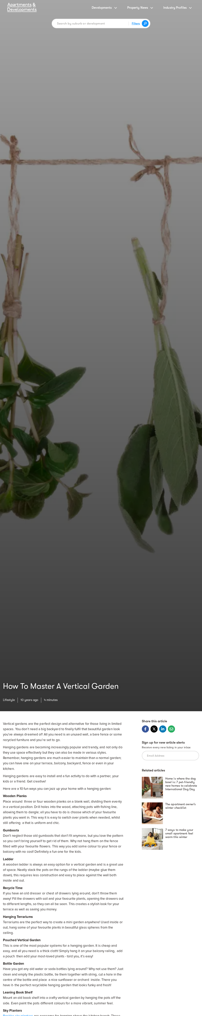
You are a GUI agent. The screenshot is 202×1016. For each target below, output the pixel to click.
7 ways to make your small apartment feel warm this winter (179, 833)
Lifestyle (9, 700)
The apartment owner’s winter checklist (180, 806)
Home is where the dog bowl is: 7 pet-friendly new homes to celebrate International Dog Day (181, 784)
